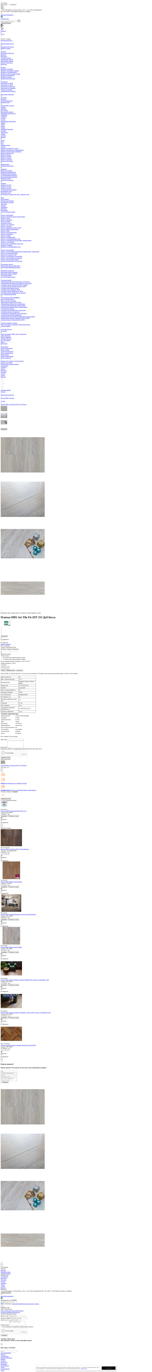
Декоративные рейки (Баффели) (10, 297)
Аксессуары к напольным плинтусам (12, 243)
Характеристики (10, 670)
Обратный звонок (6, 23)
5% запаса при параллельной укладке (14, 657)
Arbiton (3, 134)
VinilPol (3, 123)
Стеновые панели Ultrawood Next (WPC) (13, 320)
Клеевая (3, 107)
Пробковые (4, 207)
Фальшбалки (4, 347)
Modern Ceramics (6, 48)
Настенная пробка (6, 275)
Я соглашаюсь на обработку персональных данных (18, 1326)
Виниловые (4, 210)
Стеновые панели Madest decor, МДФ (12, 291)
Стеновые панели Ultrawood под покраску (13, 293)
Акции (3, 369)
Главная (3, 392)
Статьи (3, 375)
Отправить (4, 1335)
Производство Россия (7, 47)
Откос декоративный (7, 356)
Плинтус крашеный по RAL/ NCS (11, 228)
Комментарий (5, 1325)
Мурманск (4, 1364)
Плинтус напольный (7, 215)
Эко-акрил (4, 204)
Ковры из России (6, 155)
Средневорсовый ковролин (9, 175)
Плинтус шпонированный (9, 232)
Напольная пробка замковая (9, 272)
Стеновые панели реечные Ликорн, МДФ (13, 286)
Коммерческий (5, 102)
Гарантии (3, 367)
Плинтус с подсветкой (7, 242)
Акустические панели (7, 308)
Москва (3, 1354)
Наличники (4, 82)
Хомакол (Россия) (6, 339)
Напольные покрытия (7, 94)
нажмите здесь (84, 1368)
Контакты (4, 370)
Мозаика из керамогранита (9, 72)
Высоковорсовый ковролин (9, 177)
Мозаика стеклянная (7, 69)
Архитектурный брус (7, 351)
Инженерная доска (6, 191)
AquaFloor (4, 116)
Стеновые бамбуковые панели (10, 288)
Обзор (3, 670)
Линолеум (4, 97)
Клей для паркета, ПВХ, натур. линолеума (13, 334)
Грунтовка (4, 331)
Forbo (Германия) (6, 337)
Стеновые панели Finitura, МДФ (10, 289)
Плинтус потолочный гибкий (10, 259)
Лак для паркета (5, 340)
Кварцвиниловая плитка (8, 113)
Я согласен (108, 1368)
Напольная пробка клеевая (9, 274)
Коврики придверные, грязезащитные (12, 150)
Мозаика (3, 67)
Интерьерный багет (6, 40)
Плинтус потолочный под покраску (11, 258)
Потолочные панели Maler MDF (10, 266)
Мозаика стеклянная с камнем (10, 70)
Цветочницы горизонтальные (10, 364)
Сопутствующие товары (8, 212)
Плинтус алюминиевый (8, 237)
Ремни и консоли (6, 358)
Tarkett (3, 124)
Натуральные (5, 199)
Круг (2, 142)
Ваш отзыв (4, 747)
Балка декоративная (7, 348)
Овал (2, 143)
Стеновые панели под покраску (10, 312)
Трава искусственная (7, 180)
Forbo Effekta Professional (8, 121)
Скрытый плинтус (6, 223)
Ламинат (3, 183)
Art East (3, 118)
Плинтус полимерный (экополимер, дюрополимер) (16, 240)
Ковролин (4, 169)
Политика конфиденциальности (10, 1312)
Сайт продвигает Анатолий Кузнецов (12, 1311)
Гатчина (3, 1361)
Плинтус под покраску (7, 224)
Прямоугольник (5, 145)
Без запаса (6, 656)
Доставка (3, 372)
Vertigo (3, 126)
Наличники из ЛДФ (7, 85)
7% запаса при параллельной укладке (14, 659)
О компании (4, 366)
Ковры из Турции (6, 158)
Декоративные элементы (8, 91)
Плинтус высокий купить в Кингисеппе (13, 216)
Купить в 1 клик (14, 816)
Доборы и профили (6, 89)
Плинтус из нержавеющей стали (10, 239)
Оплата (3, 374)
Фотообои (4, 208)
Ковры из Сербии (6, 156)
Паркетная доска (6, 193)
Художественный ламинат (9, 189)
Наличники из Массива (8, 86)
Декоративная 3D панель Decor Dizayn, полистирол (16, 283)
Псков (2, 1367)
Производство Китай (7, 166)
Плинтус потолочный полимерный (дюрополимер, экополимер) (20, 251)
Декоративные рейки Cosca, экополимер (13, 304)
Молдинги (4, 56)
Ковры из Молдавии (7, 161)
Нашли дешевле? (6, 644)
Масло (3, 342)
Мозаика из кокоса (6, 77)
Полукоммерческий (6, 101)
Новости (3, 377)
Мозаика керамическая (7, 75)
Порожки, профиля (6, 245)
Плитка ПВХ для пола (7, 105)
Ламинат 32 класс (6, 185)
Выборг (3, 1359)
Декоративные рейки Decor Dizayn (11, 302)
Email (2, 1320)
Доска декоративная (7, 353)
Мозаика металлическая (8, 78)
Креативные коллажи (7, 202)
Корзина (3, 1270)
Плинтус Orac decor (6, 62)
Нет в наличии (5, 668)
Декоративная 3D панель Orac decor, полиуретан (15, 281)
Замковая (3, 108)
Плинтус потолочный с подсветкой (11, 256)
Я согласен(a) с (21, 1304)
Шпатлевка (4, 343)
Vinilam (3, 128)
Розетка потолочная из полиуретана (11, 261)
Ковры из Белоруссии (7, 153)
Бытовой (3, 99)
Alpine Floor (4, 132)
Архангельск (4, 1356)
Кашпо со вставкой (6, 362)
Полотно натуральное (7, 201)
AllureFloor (4, 115)
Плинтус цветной (6, 226)
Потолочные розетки (7, 61)
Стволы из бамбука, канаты (9, 323)
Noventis (3, 131)
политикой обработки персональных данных (25, 1304)
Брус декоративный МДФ (8, 294)
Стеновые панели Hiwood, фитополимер (13, 305)
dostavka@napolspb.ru (7, 15)
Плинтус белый (5, 221)
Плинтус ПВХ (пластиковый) (10, 229)
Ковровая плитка (6, 178)
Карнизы (3, 55)
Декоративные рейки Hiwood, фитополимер (14, 307)
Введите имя (5, 1316)
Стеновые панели (6, 280)
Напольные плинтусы (7, 53)
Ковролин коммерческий (8, 172)
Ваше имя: (4, 739)
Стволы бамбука (6, 326)
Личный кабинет (6, 1273)
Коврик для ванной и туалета (9, 148)
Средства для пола (6, 329)
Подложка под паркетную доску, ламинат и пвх (15, 194)
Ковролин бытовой (6, 170)
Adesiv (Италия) (5, 335)
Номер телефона (6, 1318)
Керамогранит (5, 164)
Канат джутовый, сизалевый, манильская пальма (15, 324)
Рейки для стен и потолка (8, 301)
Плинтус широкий (6, 220)
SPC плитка (4, 110)
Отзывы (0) (4, 636)
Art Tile (3, 120)
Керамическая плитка (7, 43)
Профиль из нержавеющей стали (10, 247)
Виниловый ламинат (7, 112)
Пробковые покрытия (7, 270)
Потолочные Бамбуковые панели (10, 267)
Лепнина (3, 51)
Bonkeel (3, 137)
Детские (3, 147)
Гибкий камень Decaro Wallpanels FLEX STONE (15, 318)
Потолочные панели (7, 264)
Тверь (2, 1370)
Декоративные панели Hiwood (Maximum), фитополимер (18, 316)
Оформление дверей (7, 59)
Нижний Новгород (6, 1358)
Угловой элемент (6, 58)
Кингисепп (4, 1362)
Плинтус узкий (5, 218)
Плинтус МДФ (5, 231)
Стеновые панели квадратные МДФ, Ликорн (14, 285)
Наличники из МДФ (7, 83)
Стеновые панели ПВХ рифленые (11, 315)
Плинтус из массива (7, 234)
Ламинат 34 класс (6, 188)
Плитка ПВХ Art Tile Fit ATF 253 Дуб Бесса (14, 404)
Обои (2, 197)
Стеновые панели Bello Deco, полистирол (13, 310)
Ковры (3, 140)
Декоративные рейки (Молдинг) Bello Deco (14, 313)
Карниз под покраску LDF (9, 254)
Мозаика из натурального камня (10, 74)
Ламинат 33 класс (6, 186)
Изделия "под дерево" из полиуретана (12, 361)
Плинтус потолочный (7, 250)
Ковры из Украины (6, 159)
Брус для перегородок (7, 299)
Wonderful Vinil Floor (7, 129)
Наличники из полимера (8, 88)
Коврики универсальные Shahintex (11, 151)
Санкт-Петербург (6, 1353)
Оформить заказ (5, 1272)
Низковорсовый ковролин (8, 174)
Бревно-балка (5, 354)
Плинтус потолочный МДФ (9, 253)
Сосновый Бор (5, 1369)
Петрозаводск (5, 1365)
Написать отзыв (5, 757)
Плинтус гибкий (6, 235)
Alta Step (3, 135)
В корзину (4, 816)
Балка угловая (5, 350)
